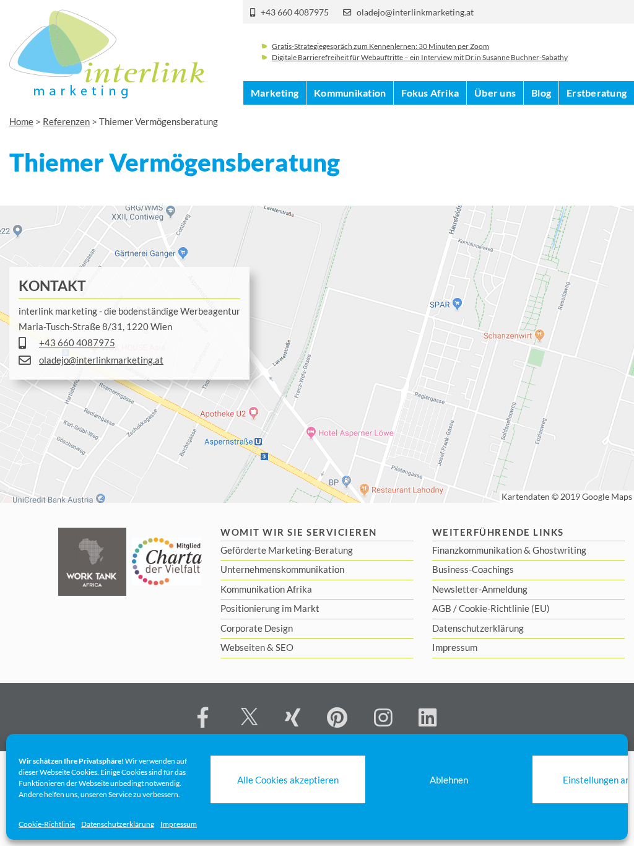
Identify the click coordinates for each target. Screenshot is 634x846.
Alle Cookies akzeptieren (288, 779)
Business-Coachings (473, 569)
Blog (541, 92)
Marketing (274, 92)
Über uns (495, 92)
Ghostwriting (559, 550)
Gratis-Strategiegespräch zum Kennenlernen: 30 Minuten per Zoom (380, 46)
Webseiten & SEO (256, 647)
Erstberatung (597, 92)
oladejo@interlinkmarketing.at (415, 12)
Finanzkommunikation (477, 550)
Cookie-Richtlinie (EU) (504, 608)
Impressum (178, 824)
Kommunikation (350, 92)
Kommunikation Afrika (266, 589)
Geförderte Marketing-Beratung (286, 550)
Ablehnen (449, 779)
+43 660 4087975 (295, 12)
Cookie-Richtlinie (47, 824)
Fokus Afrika (430, 92)
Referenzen (66, 121)
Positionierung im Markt (269, 608)
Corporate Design (256, 628)
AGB (441, 608)
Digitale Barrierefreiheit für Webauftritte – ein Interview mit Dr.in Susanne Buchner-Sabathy (420, 57)
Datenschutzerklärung (117, 824)
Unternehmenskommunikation (282, 569)
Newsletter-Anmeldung (480, 589)
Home (21, 121)
